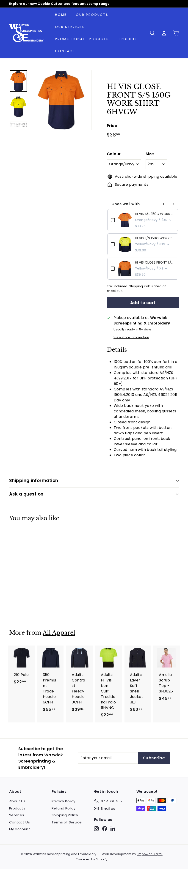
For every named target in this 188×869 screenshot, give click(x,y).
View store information (131, 337)
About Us (17, 801)
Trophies (128, 39)
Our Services (69, 27)
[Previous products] (164, 204)
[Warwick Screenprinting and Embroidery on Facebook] (104, 828)
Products (17, 808)
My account (19, 829)
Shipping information (33, 480)
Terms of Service (67, 822)
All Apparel (59, 632)
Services (16, 815)
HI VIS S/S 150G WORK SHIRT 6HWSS (155, 214)
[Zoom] (61, 100)
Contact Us (19, 822)
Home (61, 14)
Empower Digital (150, 854)
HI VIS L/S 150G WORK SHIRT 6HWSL (155, 238)
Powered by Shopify (91, 859)
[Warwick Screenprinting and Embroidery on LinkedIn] (113, 828)
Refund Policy (63, 808)
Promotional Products (82, 39)
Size (150, 154)
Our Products (92, 14)
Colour (114, 154)
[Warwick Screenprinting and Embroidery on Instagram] (96, 828)
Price (112, 125)
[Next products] (174, 204)
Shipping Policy (65, 815)
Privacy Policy (63, 801)
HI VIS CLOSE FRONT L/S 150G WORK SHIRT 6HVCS (155, 262)
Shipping (136, 286)
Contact (65, 51)
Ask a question (26, 494)
